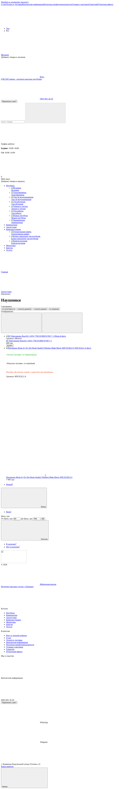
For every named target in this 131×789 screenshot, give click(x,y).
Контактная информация (33, 4)
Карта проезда (7, 766)
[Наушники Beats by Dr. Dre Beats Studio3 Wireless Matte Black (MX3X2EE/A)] (68, 348)
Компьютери (11, 225)
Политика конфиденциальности (58, 4)
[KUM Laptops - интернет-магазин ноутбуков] (14, 562)
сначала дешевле (24, 309)
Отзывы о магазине (80, 4)
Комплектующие (13, 229)
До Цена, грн (26, 519)
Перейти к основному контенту (15, 2)
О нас (3, 4)
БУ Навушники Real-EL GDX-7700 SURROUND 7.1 (29, 341)
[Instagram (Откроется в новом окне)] (20, 24)
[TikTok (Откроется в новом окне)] (58, 24)
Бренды (9, 248)
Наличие (44, 539)
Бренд (43, 507)
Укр (7, 28)
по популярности (8, 309)
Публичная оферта (105, 4)
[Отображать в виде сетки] (21, 323)
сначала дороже (40, 309)
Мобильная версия (47, 584)
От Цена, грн (7, 519)
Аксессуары (11, 227)
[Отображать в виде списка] (62, 323)
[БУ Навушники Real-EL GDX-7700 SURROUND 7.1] (68, 336)
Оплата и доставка (14, 4)
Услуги (9, 250)
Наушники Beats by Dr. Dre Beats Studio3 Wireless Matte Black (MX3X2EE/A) (39, 477)
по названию (54, 309)
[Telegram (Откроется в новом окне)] (97, 24)
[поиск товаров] (45, 113)
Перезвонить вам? (9, 101)
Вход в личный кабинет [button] (16, 635)
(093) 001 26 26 (46, 99)
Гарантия (93, 4)
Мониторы (11, 245)
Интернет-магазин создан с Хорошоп (17, 587)
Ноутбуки (10, 186)
